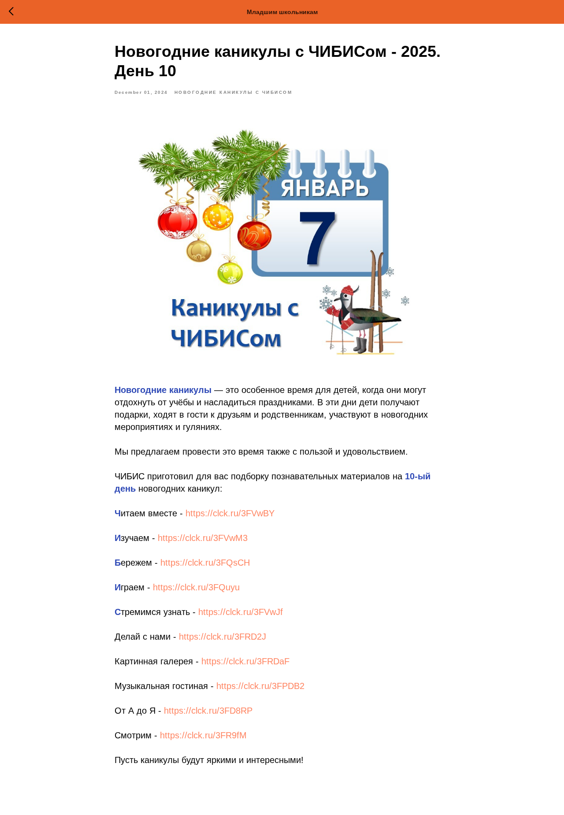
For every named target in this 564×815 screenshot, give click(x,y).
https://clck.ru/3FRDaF (245, 661)
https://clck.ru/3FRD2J (222, 636)
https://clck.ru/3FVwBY (230, 513)
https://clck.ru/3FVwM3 (203, 538)
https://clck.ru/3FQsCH (205, 562)
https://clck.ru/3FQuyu (196, 587)
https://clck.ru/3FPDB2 (260, 686)
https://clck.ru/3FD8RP (208, 710)
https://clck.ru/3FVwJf (240, 612)
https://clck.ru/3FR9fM (203, 735)
